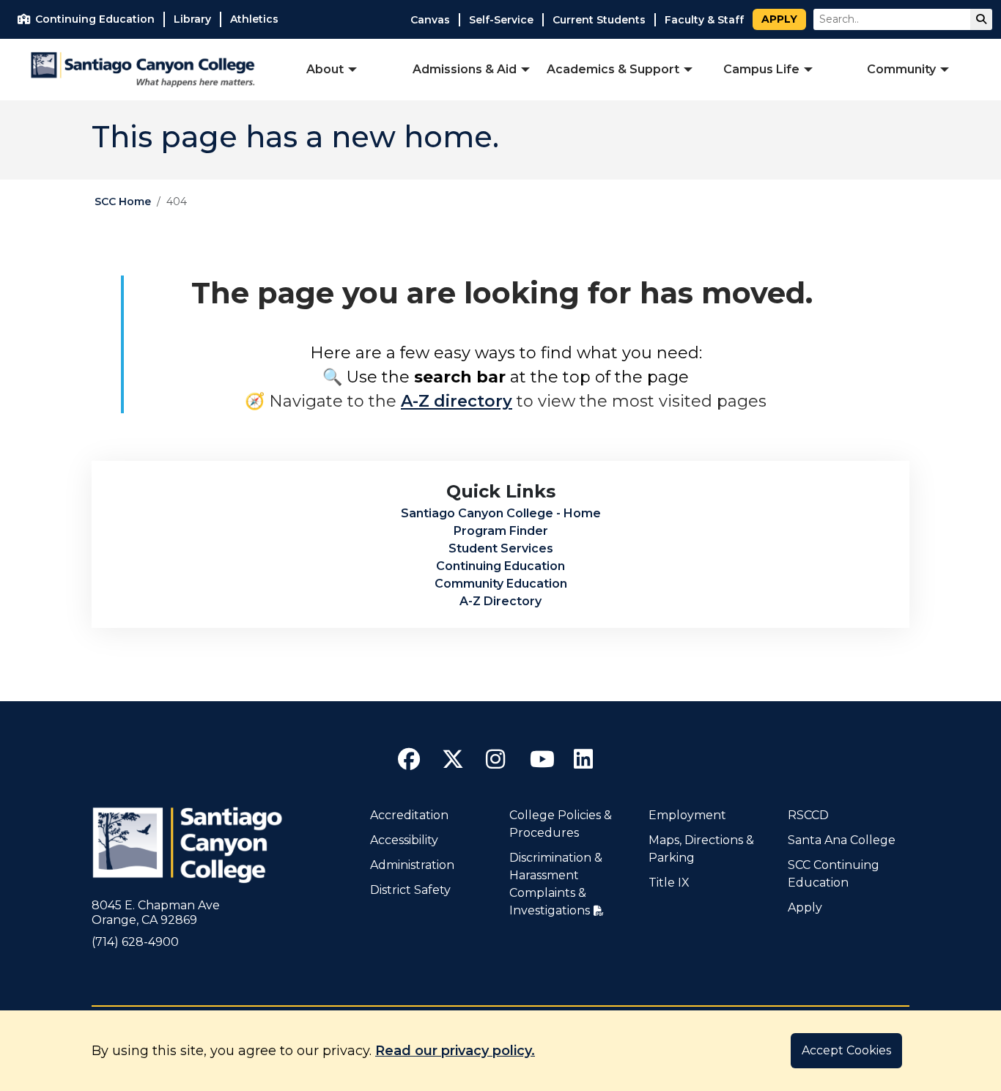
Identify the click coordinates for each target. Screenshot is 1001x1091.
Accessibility (404, 840)
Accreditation (409, 815)
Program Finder (501, 531)
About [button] (325, 69)
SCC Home (123, 201)
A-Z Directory (500, 601)
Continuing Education (500, 566)
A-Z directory (456, 401)
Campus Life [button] (761, 69)
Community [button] (901, 69)
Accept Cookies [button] (846, 1050)
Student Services (500, 548)
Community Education (501, 584)
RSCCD (808, 815)
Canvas (430, 19)
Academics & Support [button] (613, 69)
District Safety (410, 890)
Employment (687, 815)
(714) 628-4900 (135, 942)
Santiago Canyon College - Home (501, 513)
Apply (779, 19)
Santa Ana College (841, 840)
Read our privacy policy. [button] (455, 1051)
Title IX (669, 883)
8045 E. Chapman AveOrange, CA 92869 (156, 912)
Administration (412, 865)
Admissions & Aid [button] (465, 69)
